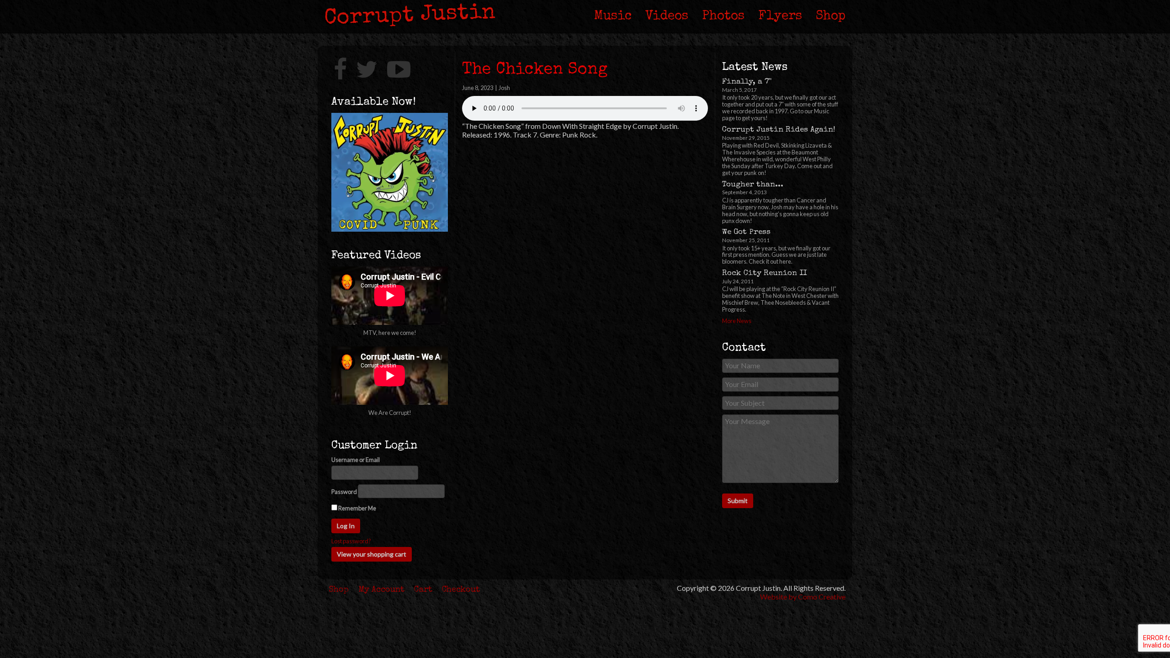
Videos (666, 16)
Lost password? (351, 541)
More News (736, 320)
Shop (831, 16)
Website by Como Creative (803, 596)
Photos (723, 16)
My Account (381, 590)
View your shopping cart (371, 554)
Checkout (461, 590)
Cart (423, 590)
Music (613, 16)
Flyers (780, 16)
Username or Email (355, 459)
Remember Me (356, 508)
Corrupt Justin (410, 16)
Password (344, 491)
